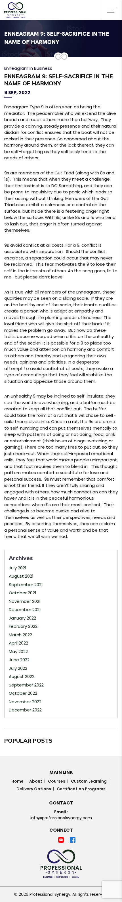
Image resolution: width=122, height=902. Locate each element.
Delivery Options (33, 789)
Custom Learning (89, 781)
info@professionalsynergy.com (61, 818)
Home (17, 781)
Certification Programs (81, 789)
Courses (56, 781)
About (35, 781)
